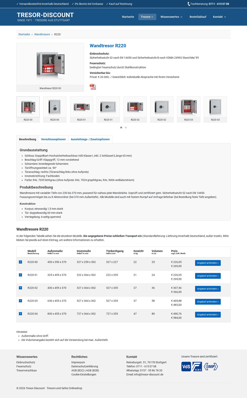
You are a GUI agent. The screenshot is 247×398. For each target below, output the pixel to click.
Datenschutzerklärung (84, 366)
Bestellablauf (198, 16)
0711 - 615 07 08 (219, 3)
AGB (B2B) (92, 370)
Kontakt (218, 16)
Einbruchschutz (25, 362)
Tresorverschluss (26, 370)
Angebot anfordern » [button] (208, 263)
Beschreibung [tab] (27, 139)
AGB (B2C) (77, 370)
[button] (121, 127)
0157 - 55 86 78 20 (151, 370)
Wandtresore (42, 34)
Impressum (78, 362)
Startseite (128, 16)
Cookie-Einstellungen (83, 374)
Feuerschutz (23, 366)
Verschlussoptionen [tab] (53, 139)
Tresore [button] (146, 16)
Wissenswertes (170, 16)
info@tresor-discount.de (148, 374)
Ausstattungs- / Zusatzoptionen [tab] (90, 139)
